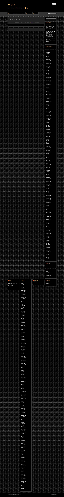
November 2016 (48, 216)
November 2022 (48, 115)
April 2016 (47, 226)
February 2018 (48, 195)
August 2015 (48, 237)
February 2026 (48, 60)
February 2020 (48, 161)
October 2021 (48, 133)
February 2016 (48, 229)
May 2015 (47, 241)
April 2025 (47, 74)
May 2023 (22, 336)
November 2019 (23, 395)
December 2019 (48, 164)
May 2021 (47, 140)
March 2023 (48, 109)
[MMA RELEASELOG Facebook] (55, 4)
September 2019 (48, 168)
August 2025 (48, 69)
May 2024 (47, 90)
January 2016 (48, 230)
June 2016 (47, 223)
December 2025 (48, 63)
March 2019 (48, 177)
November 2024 (48, 81)
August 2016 (48, 220)
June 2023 (47, 105)
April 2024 (47, 91)
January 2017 (48, 213)
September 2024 (48, 84)
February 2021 (23, 374)
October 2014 (48, 250)
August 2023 (48, 102)
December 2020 (48, 147)
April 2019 (47, 175)
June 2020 (47, 156)
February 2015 (48, 246)
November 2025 (48, 64)
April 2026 (47, 57)
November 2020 (48, 149)
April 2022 (47, 125)
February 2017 (48, 212)
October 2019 (48, 167)
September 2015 (48, 236)
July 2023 (47, 104)
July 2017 (47, 205)
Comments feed (48, 274)
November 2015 (48, 233)
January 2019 (23, 409)
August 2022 (48, 119)
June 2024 (47, 88)
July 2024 (47, 87)
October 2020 (48, 150)
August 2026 (48, 52)
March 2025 (48, 76)
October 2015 (48, 234)
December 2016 (48, 215)
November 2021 (48, 132)
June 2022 (47, 122)
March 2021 (48, 143)
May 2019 (47, 174)
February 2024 (48, 94)
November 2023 (48, 98)
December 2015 (23, 461)
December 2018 (48, 181)
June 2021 (47, 139)
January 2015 (48, 247)
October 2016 (23, 447)
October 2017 (48, 201)
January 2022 (48, 129)
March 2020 (48, 160)
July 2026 (47, 53)
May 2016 (22, 454)
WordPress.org (48, 275)
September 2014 (48, 251)
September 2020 (23, 381)
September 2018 (48, 185)
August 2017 (23, 433)
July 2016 (47, 222)
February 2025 (48, 77)
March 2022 (48, 126)
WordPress (48, 283)
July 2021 (22, 367)
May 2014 (47, 257)
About (9, 281)
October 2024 (48, 83)
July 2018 (47, 188)
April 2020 (22, 388)
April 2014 (47, 258)
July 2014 (47, 254)
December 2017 (48, 198)
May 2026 (47, 56)
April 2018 (47, 192)
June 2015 (47, 240)
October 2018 (48, 184)
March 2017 (23, 440)
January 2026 (23, 291)
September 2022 (48, 118)
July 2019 (47, 171)
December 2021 (23, 360)
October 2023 (23, 329)
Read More (30, 22)
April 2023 (47, 108)
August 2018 (23, 416)
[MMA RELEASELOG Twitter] (53, 4)
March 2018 (48, 194)
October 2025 (48, 66)
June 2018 (47, 189)
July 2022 (47, 121)
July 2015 (22, 468)
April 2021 (47, 142)
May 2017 (47, 208)
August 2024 (23, 315)
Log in (47, 271)
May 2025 (47, 73)
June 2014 (22, 485)
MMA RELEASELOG (18, 6)
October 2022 (48, 116)
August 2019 (48, 170)
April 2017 (47, 209)
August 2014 (48, 253)
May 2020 (47, 157)
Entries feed (48, 272)
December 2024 (48, 80)
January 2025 (23, 308)
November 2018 (48, 182)
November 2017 (48, 199)
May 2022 (22, 353)
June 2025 (22, 301)
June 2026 (22, 284)
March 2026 (48, 59)
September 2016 (48, 219)
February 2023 (48, 111)
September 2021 (48, 135)
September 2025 (48, 67)
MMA (34, 281)
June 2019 (22, 402)
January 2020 (48, 163)
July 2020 (47, 154)
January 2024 (48, 95)
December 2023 (48, 97)
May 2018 (47, 191)
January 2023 (48, 112)
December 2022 (23, 343)
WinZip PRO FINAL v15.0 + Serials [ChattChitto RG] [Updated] (50, 32)
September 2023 (48, 101)
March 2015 (48, 244)
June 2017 (47, 206)
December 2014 (48, 248)
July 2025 (47, 70)
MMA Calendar (10, 285)
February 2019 (48, 178)
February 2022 (48, 128)
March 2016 (48, 227)
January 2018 (23, 426)
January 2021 (48, 146)
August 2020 (48, 153)
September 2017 (48, 202)
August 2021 (48, 136)
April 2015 (47, 243)
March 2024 (23, 322)
